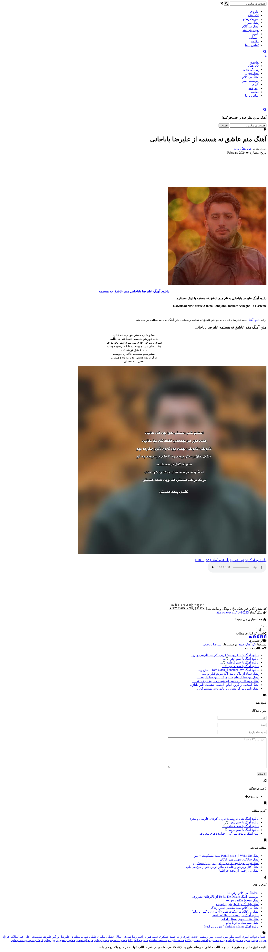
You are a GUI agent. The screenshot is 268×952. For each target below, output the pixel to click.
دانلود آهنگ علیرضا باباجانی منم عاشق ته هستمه (134, 291)
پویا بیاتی (49, 940)
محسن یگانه (192, 940)
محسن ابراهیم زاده (231, 940)
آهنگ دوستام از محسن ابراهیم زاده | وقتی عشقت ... (225, 681)
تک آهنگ (253, 15)
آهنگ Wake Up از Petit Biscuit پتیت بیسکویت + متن (226, 855)
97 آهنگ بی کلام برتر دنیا (243, 893)
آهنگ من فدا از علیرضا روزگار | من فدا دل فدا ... (228, 677)
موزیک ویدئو (251, 19)
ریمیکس (253, 37)
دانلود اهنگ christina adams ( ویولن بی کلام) (231, 926)
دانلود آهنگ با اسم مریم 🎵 (241, 829)
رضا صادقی (129, 936)
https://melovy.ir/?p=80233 (232, 612)
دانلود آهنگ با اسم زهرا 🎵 (242, 822)
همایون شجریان (65, 940)
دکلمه (255, 41)
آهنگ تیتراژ (252, 22)
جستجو (224, 125)
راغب (141, 936)
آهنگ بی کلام (250, 26)
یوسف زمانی (19, 940)
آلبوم (255, 33)
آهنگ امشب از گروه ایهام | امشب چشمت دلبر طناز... (224, 684)
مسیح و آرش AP (138, 940)
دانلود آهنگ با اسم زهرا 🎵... (240, 658)
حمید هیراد (151, 936)
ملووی (254, 11)
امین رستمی (206, 936)
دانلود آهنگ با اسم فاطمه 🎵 (240, 826)
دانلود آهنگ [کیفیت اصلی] (246, 560)
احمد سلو (235, 936)
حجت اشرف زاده (187, 936)
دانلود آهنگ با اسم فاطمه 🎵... (239, 662)
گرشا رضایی (35, 940)
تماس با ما (252, 45)
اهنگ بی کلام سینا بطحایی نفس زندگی (234, 907)
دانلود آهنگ (253, 320)
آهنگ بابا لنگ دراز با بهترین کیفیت (237, 904)
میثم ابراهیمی (84, 940)
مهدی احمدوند (118, 940)
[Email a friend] (250, 637)
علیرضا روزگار (61, 936)
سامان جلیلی (97, 936)
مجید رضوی (251, 940)
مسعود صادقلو (158, 940)
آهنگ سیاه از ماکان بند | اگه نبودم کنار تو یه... (230, 673)
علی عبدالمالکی (20, 936)
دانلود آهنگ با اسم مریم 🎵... (240, 666)
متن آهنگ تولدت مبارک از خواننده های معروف (229, 833)
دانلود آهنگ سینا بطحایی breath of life (235, 915)
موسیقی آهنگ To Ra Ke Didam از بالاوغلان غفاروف (225, 896)
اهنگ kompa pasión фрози (242, 900)
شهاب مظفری (79, 936)
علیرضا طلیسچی (41, 936)
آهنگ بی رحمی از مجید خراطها (239, 870)
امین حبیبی (222, 936)
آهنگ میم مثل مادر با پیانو (242, 922)
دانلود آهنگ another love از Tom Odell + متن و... (228, 670)
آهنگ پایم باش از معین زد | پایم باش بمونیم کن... (228, 688)
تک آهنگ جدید (242, 149)
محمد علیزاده (176, 940)
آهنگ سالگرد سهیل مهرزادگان (239, 859)
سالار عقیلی (114, 936)
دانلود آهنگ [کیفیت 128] (210, 560)
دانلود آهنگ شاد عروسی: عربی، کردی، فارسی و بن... (225, 655)
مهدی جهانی (101, 940)
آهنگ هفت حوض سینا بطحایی (240, 919)
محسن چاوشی (210, 940)
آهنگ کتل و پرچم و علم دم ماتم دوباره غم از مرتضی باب (222, 867)
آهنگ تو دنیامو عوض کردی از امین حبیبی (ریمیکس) (226, 863)
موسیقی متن (250, 30)
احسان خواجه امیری (254, 936)
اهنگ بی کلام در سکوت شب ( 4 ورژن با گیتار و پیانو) (225, 911)
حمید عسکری (167, 936)
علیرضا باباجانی (212, 644)
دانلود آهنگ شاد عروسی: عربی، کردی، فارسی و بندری (224, 818)
